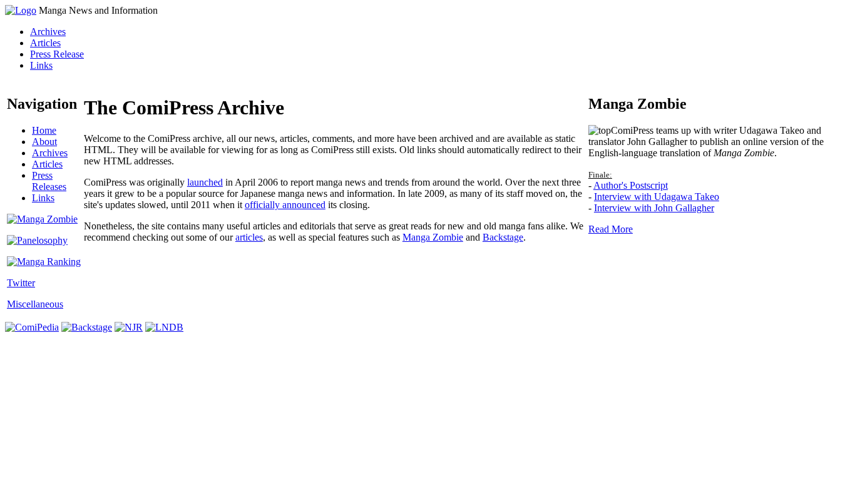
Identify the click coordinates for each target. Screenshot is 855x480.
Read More (610, 229)
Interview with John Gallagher (654, 207)
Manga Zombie (432, 237)
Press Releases (49, 181)
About (44, 141)
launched (205, 182)
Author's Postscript (630, 185)
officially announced (285, 204)
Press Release (57, 54)
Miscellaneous (35, 304)
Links (41, 65)
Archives (48, 31)
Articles (45, 43)
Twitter (21, 283)
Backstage (503, 237)
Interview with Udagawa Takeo (656, 196)
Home (44, 130)
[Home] (20, 10)
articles (249, 237)
